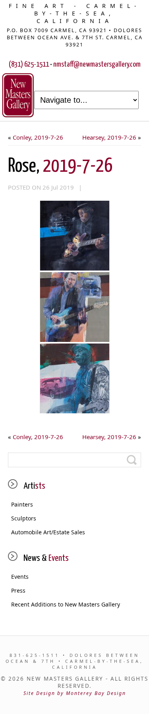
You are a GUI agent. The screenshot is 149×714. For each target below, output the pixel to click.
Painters (22, 504)
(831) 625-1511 (29, 64)
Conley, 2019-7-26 (38, 137)
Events (20, 576)
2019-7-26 (60, 166)
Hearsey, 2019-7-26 (109, 137)
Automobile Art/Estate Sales (48, 532)
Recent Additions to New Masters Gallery (65, 604)
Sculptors (23, 518)
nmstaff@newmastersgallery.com (97, 64)
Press (18, 590)
